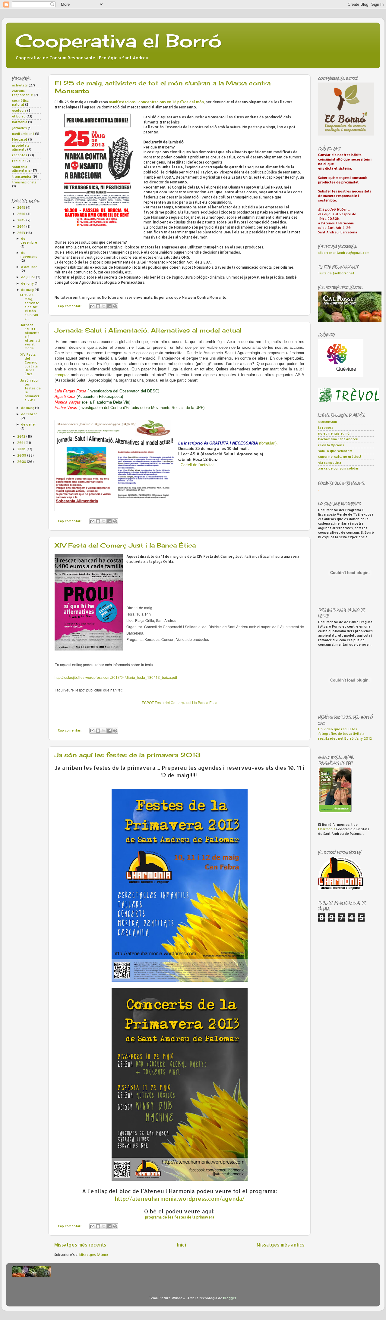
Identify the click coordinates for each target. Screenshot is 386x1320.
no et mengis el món (335, 433)
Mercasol (19, 139)
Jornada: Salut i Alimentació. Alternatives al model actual (148, 330)
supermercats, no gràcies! (339, 456)
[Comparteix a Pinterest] (115, 306)
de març (28, 408)
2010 (22, 449)
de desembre (29, 240)
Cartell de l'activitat (197, 465)
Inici (181, 1245)
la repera (325, 428)
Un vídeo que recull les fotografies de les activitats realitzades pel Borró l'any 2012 (345, 733)
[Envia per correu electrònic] (92, 306)
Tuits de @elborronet (336, 273)
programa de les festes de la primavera (179, 1217)
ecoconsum (327, 422)
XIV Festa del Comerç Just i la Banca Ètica (125, 545)
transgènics (22, 176)
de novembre (29, 255)
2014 (21, 226)
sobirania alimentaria (21, 169)
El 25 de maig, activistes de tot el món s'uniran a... (29, 307)
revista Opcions (331, 445)
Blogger (229, 1298)
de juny (28, 283)
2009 (22, 455)
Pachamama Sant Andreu (338, 439)
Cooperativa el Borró (118, 40)
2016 (21, 214)
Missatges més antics (281, 1245)
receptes (19, 155)
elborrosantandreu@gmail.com (343, 253)
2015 (21, 220)
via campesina (329, 462)
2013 (21, 233)
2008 (22, 462)
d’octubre (29, 267)
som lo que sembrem (335, 451)
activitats (20, 85)
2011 (21, 443)
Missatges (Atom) (93, 1255)
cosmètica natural (20, 102)
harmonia (19, 122)
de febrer (29, 414)
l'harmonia (326, 829)
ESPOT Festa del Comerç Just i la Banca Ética (179, 702)
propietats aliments (21, 147)
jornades (19, 128)
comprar (62, 375)
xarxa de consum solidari (338, 468)
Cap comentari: (70, 306)
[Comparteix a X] (104, 306)
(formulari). (268, 443)
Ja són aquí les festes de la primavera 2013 (128, 755)
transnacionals (24, 182)
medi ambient (23, 134)
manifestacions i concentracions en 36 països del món (156, 102)
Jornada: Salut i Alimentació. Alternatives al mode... (30, 337)
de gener (28, 424)
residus (18, 161)
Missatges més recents (80, 1245)
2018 (21, 207)
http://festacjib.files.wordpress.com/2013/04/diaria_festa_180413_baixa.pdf (116, 677)
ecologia (19, 110)
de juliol (28, 277)
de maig (28, 290)
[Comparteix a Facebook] (109, 306)
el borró (19, 116)
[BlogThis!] (98, 306)
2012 (21, 436)
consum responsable (22, 93)
